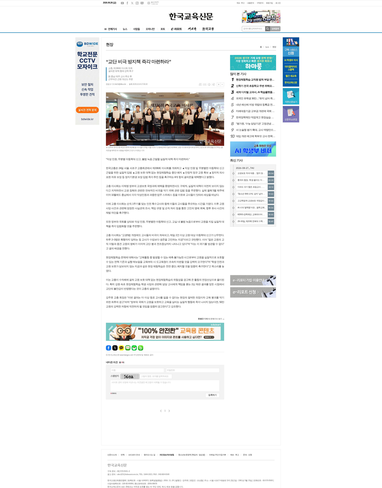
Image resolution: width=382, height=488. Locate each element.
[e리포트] (176, 29)
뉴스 (267, 47)
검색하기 (267, 28)
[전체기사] (110, 29)
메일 (204, 84)
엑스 (132, 3)
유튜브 (122, 3)
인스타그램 (137, 3)
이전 (161, 411)
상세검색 (275, 28)
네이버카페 (134, 348)
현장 (274, 47)
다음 (169, 411)
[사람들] (136, 29)
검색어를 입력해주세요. (253, 29)
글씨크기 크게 (219, 84)
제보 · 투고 (241, 3)
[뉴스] (125, 29)
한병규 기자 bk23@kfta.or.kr (116, 84)
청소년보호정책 (191, 455)
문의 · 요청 (247, 455)
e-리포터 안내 (134, 455)
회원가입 (269, 3)
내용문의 (250, 3)
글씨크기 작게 (222, 84)
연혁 (122, 455)
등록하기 (212, 395)
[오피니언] (150, 29)
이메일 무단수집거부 (217, 455)
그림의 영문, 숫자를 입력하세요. (155, 376)
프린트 (209, 84)
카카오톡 (121, 348)
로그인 (278, 3)
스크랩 (213, 84)
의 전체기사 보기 (210, 319)
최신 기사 (236, 160)
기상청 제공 (154, 4)
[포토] (163, 29)
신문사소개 (112, 455)
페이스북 (127, 3)
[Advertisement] (120, 14)
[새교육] (192, 29)
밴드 (140, 348)
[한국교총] (208, 29)
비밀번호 (171, 370)
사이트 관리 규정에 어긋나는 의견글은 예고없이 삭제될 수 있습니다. (141, 382)
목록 (200, 84)
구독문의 (260, 3)
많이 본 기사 (238, 74)
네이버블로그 (142, 3)
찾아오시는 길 (149, 455)
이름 (113, 370)
